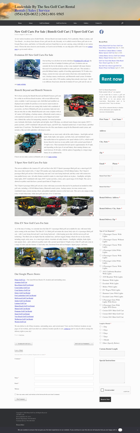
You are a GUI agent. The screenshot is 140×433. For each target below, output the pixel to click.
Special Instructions (107, 360)
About (30, 23)
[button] (122, 23)
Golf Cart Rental (44, 23)
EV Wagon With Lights (111, 290)
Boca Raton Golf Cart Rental (24, 285)
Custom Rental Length (109, 349)
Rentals (20, 10)
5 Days (105, 333)
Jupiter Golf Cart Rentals (23, 301)
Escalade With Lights (111, 283)
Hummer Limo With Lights (113, 293)
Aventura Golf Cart (21, 282)
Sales (32, 10)
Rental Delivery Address (110, 197)
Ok (120, 430)
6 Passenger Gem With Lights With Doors (111, 301)
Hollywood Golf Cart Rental (24, 298)
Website (17, 389)
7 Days (105, 336)
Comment (18, 359)
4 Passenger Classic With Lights (112, 246)
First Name (105, 119)
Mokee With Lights (110, 287)
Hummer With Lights (111, 280)
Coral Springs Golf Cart (22, 290)
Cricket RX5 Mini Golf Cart (113, 314)
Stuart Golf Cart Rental (22, 314)
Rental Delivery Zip (108, 219)
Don (31, 34)
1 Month (106, 340)
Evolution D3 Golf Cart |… (23, 344)
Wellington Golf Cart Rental (24, 319)
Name (17, 378)
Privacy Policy (20, 425)
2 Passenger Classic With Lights (112, 235)
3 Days (105, 330)
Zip (102, 152)
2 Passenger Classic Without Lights (113, 240)
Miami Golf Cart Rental (22, 308)
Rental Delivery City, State (111, 208)
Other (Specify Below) (111, 343)
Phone (116, 163)
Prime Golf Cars (20, 280)
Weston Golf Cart (20, 322)
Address (103, 130)
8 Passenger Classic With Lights (112, 267)
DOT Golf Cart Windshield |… (83, 344)
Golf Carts (21, 335)
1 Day (105, 327)
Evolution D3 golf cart (81, 61)
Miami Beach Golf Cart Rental (25, 306)
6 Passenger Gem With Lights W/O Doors (111, 306)
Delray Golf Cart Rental (22, 293)
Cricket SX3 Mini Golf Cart (113, 317)
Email (17, 383)
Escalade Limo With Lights (113, 296)
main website (21, 84)
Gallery (86, 23)
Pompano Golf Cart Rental (23, 311)
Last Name (118, 119)
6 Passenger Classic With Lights (112, 256)
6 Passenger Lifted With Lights (112, 262)
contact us (67, 329)
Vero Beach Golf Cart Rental (24, 316)
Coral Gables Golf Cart (22, 288)
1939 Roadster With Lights (113, 277)
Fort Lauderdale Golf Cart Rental (25, 295)
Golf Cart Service (61, 23)
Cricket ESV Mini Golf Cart (113, 310)
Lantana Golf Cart (20, 303)
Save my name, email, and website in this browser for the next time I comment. (38, 394)
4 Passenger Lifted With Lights (112, 251)
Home (20, 23)
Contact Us (99, 23)
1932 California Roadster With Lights (112, 272)
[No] (137, 430)
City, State (104, 141)
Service (44, 10)
